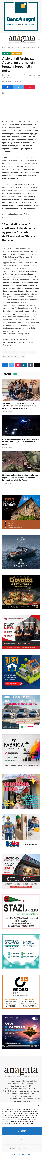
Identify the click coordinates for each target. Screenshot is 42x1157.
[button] (39, 1105)
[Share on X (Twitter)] (18, 87)
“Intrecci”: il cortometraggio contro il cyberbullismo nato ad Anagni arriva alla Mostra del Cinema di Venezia (19, 405)
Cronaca (6, 53)
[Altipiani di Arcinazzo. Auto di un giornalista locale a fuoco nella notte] (21, 104)
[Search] (38, 38)
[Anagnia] (22, 38)
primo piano (7, 356)
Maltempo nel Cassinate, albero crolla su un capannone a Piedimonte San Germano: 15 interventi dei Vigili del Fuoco (20, 477)
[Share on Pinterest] (29, 87)
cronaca (23, 353)
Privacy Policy (25, 1154)
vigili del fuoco (19, 356)
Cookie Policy (15, 1154)
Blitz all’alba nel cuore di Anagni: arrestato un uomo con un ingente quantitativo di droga (20, 441)
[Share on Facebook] (7, 87)
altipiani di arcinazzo (10, 353)
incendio (32, 353)
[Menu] (3, 38)
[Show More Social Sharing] (38, 87)
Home (4, 47)
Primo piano (16, 53)
